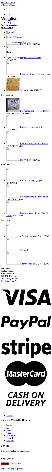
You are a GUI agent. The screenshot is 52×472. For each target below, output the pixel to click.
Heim (9, 430)
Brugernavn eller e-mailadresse (16, 451)
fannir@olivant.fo (9, 281)
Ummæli (10, 435)
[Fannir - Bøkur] (9, 5)
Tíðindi (9, 415)
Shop (8, 22)
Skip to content (8, 2)
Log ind (5, 464)
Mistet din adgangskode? (12, 468)
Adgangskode (8, 458)
